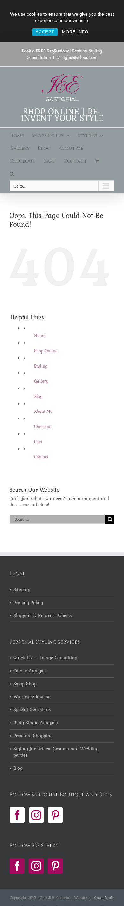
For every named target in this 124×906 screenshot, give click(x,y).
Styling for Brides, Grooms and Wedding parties (56, 752)
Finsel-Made (104, 898)
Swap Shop (25, 684)
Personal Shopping (33, 736)
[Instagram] (36, 815)
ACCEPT (45, 32)
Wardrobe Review (31, 697)
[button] (12, 174)
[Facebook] (17, 815)
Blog (38, 396)
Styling (41, 366)
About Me (43, 411)
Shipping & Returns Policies (42, 615)
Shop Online (46, 351)
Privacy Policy (28, 602)
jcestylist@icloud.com (77, 57)
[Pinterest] (55, 815)
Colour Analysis (30, 671)
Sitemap (21, 589)
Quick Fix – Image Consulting (45, 658)
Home (39, 335)
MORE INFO (75, 32)
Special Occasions (32, 710)
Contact (41, 456)
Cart (38, 442)
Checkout (43, 426)
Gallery (41, 381)
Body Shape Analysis (35, 723)
